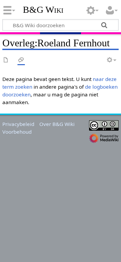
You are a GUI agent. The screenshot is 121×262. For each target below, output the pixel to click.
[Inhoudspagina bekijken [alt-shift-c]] (6, 60)
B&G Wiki (43, 9)
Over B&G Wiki (57, 124)
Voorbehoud (17, 131)
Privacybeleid (18, 124)
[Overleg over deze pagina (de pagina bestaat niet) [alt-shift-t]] (21, 60)
